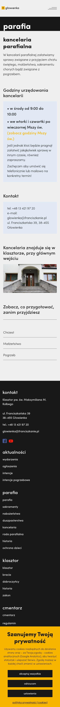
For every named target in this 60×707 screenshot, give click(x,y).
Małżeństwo (12, 344)
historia (7, 541)
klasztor (8, 568)
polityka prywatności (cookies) (30, 702)
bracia (7, 575)
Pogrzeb (9, 355)
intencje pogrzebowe (16, 480)
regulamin (9, 623)
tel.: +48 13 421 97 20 (16, 424)
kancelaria (9, 527)
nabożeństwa (11, 513)
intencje (8, 473)
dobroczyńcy (11, 581)
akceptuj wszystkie (30, 673)
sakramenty (10, 507)
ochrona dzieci (12, 548)
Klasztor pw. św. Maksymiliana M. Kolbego (24, 402)
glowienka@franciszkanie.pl (21, 431)
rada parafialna (13, 534)
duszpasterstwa (13, 520)
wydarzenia (10, 459)
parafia (7, 500)
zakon (6, 595)
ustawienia (30, 693)
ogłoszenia (10, 466)
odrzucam (30, 683)
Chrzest (8, 332)
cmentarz (9, 615)
